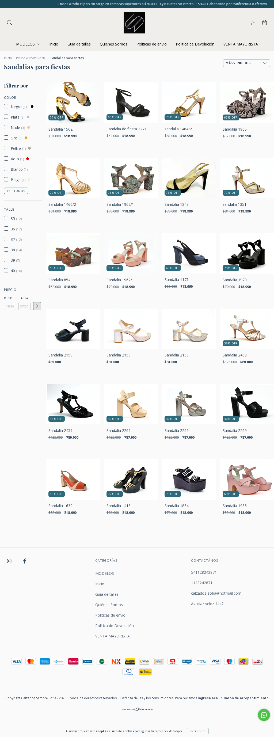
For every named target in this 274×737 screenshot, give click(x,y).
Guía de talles (79, 44)
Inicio (53, 44)
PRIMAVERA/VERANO (31, 58)
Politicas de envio (151, 44)
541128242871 (204, 572)
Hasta (23, 298)
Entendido (198, 731)
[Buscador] (9, 23)
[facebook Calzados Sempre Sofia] (25, 560)
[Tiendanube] (137, 709)
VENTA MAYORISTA (240, 44)
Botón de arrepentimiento (246, 698)
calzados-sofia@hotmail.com (216, 593)
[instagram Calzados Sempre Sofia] (10, 560)
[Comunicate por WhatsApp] (264, 715)
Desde (9, 298)
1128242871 (201, 582)
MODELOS (26, 44)
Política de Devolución (195, 44)
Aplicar (37, 306)
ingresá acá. (208, 698)
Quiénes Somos (113, 44)
